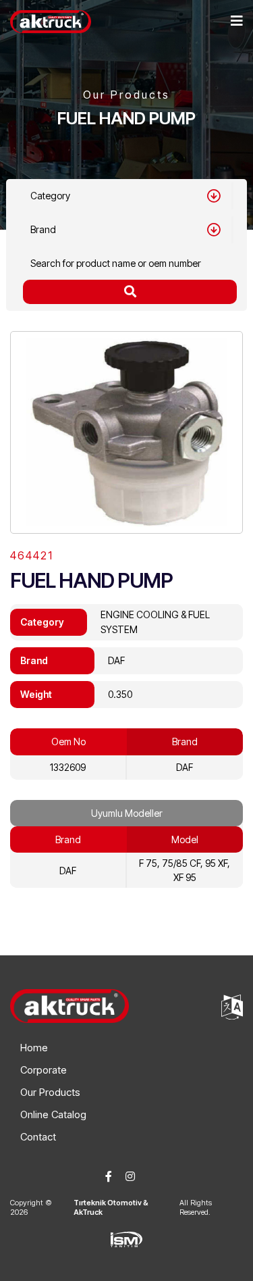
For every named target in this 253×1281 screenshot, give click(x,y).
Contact (38, 1136)
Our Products (50, 1092)
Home (34, 1047)
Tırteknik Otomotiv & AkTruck (111, 1207)
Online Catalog (53, 1114)
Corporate (43, 1069)
